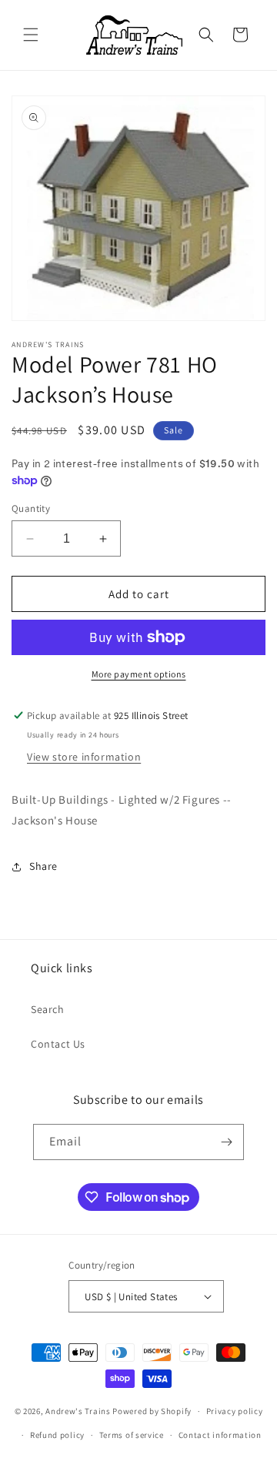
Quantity (31, 508)
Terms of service (131, 1435)
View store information (84, 757)
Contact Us (58, 1044)
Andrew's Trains (78, 1411)
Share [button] (43, 866)
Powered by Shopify (152, 1411)
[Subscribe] (226, 1142)
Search (48, 1009)
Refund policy (57, 1435)
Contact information (220, 1435)
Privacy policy (234, 1411)
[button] (31, 35)
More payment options (139, 674)
